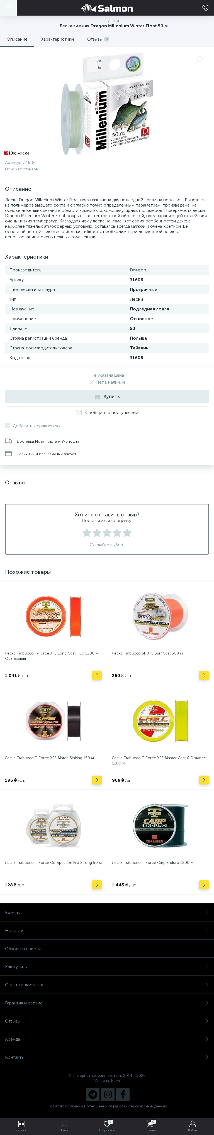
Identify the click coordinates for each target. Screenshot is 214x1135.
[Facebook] (123, 1094)
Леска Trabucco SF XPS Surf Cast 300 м (147, 653)
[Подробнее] (97, 675)
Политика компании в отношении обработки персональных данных (107, 1106)
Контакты (14, 1057)
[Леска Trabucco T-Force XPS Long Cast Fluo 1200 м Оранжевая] (53, 616)
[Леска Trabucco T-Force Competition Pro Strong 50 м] (53, 826)
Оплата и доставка (24, 984)
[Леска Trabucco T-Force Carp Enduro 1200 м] (160, 826)
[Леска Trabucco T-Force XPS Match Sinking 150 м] (53, 721)
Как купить (16, 966)
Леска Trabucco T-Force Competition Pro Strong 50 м (53, 862)
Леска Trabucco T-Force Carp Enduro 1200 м (152, 862)
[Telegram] (92, 1094)
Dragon (138, 270)
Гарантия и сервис (24, 1003)
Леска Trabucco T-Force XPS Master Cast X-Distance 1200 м (159, 761)
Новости (14, 930)
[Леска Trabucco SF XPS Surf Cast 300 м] (160, 616)
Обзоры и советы (23, 948)
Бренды (13, 912)
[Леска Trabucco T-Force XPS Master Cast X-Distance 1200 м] (160, 721)
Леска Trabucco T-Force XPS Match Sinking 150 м (49, 758)
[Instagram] (108, 1094)
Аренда (12, 1039)
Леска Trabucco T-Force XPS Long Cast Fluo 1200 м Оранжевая (51, 656)
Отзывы (12, 1021)
